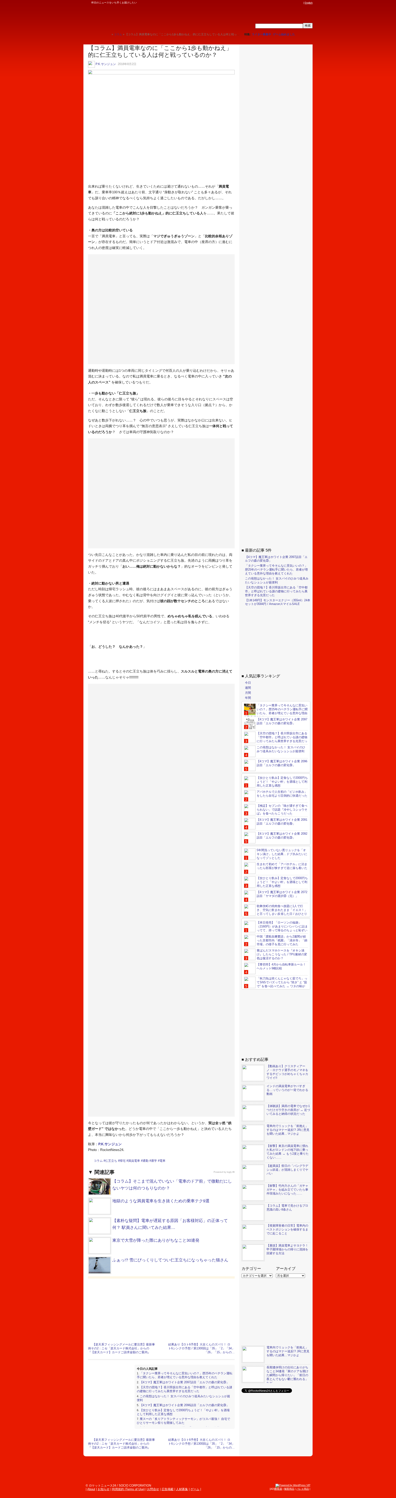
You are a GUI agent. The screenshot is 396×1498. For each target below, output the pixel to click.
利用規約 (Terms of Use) (128, 1489)
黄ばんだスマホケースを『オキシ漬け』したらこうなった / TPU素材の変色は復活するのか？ (282, 954)
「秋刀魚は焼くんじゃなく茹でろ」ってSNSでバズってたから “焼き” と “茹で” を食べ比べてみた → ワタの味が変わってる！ (275, 984)
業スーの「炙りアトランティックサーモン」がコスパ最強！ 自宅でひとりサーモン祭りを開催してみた (183, 1420)
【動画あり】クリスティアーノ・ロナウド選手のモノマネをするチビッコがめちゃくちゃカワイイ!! (287, 1072)
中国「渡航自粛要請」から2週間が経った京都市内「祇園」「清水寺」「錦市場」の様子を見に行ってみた (282, 940)
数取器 (278, 1488)
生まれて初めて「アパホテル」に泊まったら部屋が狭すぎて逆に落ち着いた (282, 866)
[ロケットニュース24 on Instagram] (287, 2)
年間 (248, 698)
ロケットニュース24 (137, 17)
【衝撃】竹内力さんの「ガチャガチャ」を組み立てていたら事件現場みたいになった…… (287, 1189)
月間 (248, 692)
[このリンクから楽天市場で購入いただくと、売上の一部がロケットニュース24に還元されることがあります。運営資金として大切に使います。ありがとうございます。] (270, 2)
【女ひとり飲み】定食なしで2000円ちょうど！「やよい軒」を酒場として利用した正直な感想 (282, 781)
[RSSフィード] (300, 2)
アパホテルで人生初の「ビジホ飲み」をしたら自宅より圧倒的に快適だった (282, 793)
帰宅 (123, 1160)
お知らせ (104, 1489)
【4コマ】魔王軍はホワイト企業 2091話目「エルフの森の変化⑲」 (282, 821)
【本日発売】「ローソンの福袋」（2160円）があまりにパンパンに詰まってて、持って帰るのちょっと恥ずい (282, 926)
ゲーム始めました (284, 34)
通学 (154, 1160)
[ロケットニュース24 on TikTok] (292, 2)
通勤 (145, 1160)
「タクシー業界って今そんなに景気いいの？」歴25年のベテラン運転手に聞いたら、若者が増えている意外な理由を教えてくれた (184, 1375)
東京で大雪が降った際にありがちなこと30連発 (155, 1240)
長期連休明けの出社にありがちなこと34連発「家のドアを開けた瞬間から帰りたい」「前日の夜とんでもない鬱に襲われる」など (287, 1375)
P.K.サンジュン (106, 64)
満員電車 (134, 1160)
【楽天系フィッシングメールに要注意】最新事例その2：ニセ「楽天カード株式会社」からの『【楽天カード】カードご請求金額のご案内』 (121, 1348)
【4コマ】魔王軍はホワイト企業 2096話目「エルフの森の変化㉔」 (184, 1405)
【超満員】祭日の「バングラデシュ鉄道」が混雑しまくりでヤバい (287, 1169)
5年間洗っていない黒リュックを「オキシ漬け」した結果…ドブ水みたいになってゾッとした (282, 854)
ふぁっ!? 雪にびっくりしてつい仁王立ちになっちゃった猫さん (170, 1260)
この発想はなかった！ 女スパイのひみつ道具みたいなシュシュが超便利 (276, 580)
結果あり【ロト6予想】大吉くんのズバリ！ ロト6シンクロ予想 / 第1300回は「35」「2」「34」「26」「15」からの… (201, 1348)
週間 (248, 687)
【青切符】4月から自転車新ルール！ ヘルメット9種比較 (281, 966)
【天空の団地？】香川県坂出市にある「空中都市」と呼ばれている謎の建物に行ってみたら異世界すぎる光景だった (184, 1389)
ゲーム (194, 1489)
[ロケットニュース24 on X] (274, 2)
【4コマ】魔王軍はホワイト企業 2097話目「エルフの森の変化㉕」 (184, 1382)
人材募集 (182, 1489)
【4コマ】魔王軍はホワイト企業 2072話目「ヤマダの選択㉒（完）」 (282, 894)
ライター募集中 (261, 34)
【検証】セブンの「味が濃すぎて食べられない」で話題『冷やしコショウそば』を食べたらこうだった (282, 809)
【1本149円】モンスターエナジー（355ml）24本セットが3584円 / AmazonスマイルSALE (277, 602)
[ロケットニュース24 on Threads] (283, 2)
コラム (98, 1160)
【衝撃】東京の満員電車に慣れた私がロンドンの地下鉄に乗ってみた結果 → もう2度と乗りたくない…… (288, 1151)
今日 (248, 682)
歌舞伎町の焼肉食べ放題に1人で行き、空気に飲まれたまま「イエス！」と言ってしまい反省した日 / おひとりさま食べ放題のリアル (275, 911)
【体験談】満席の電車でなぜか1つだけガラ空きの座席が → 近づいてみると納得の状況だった (288, 1109)
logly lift (231, 1172)
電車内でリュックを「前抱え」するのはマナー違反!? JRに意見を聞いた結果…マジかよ (288, 1129)
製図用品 (289, 1488)
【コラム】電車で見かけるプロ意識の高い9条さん (287, 1207)
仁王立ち (111, 1160)
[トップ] (108, 34)
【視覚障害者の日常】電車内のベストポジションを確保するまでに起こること (287, 1229)
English (309, 2)
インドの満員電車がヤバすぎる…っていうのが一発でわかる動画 (287, 1090)
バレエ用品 (302, 1488)
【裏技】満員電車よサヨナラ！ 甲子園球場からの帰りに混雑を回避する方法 (287, 1249)
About (91, 1489)
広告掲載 (167, 1489)
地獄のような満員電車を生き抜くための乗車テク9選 (160, 1201)
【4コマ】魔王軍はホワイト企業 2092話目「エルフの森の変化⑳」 (282, 835)
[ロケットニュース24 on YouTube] (296, 2)
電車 (162, 1160)
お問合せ (153, 1489)
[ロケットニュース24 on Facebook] (279, 2)
